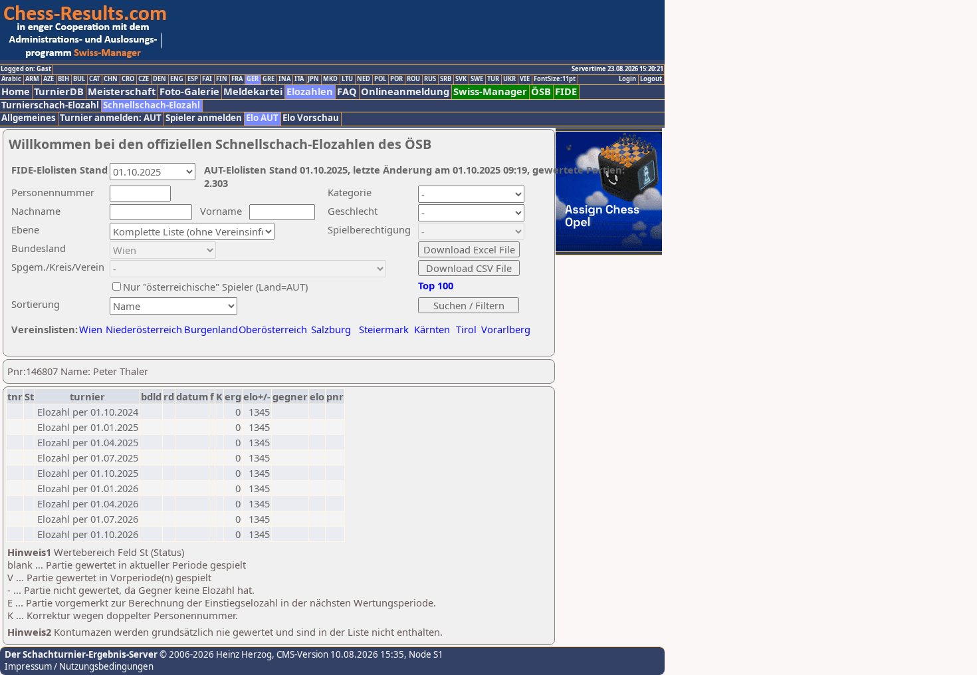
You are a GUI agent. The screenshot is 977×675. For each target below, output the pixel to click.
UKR (509, 79)
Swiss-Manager (490, 91)
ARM (32, 79)
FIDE (566, 91)
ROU (413, 79)
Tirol (466, 329)
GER (253, 79)
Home (15, 91)
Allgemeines (28, 118)
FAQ (347, 91)
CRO (128, 79)
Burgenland (211, 329)
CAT (94, 79)
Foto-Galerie (189, 91)
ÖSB (541, 91)
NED (363, 79)
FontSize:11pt (555, 79)
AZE (48, 79)
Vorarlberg (505, 329)
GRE (268, 79)
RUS (430, 79)
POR (396, 79)
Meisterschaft (122, 91)
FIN (221, 79)
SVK (461, 79)
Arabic (11, 79)
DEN (159, 79)
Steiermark (384, 329)
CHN (111, 79)
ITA (299, 79)
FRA (237, 79)
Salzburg (331, 329)
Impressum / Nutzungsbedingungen (79, 666)
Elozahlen (309, 91)
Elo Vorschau (310, 118)
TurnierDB (59, 91)
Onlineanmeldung (405, 91)
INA (284, 79)
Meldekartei (252, 91)
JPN (313, 79)
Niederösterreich (142, 329)
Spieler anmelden (203, 118)
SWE (477, 79)
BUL (79, 79)
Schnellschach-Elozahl (151, 105)
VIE (525, 79)
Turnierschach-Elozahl (50, 105)
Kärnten (432, 329)
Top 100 (435, 285)
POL (380, 79)
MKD (330, 79)
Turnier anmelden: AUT (111, 118)
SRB (445, 79)
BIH (63, 79)
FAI (207, 79)
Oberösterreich (273, 329)
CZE (143, 79)
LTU (347, 79)
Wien (90, 329)
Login (627, 79)
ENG (176, 79)
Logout (651, 79)
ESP (192, 79)
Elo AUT (262, 118)
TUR (493, 79)
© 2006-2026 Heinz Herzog (215, 654)
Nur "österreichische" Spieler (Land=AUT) (215, 286)
